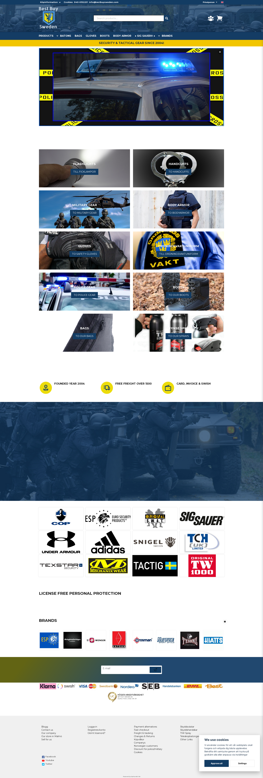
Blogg (44, 726)
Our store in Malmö (51, 736)
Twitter (49, 764)
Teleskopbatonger (189, 736)
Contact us (47, 730)
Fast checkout (141, 730)
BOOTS (105, 35)
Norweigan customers (146, 746)
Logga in (92, 726)
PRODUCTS (46, 35)
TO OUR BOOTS (178, 295)
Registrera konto (96, 730)
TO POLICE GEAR (84, 295)
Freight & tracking (143, 733)
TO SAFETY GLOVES (84, 253)
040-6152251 (81, 2)
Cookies (68, 2)
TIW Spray (185, 733)
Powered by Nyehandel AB (131, 776)
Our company (48, 733)
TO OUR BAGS (84, 336)
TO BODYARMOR (178, 212)
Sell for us (46, 739)
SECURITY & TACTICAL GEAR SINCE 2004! (131, 43)
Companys (139, 742)
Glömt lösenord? (96, 733)
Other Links (186, 739)
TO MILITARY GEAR (84, 212)
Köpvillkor (139, 739)
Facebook (51, 756)
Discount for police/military (148, 749)
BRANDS (167, 35)
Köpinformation (49, 2)
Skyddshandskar (188, 730)
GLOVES (91, 35)
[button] (222, 2)
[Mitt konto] (210, 18)
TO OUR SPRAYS (178, 336)
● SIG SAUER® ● (145, 35)
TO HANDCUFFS (178, 171)
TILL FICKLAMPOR (84, 171)
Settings (242, 763)
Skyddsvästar (187, 726)
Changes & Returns (144, 736)
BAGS (78, 35)
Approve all (217, 763)
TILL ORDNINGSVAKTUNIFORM (178, 253)
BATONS (65, 35)
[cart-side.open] (219, 18)
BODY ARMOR (122, 35)
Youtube (50, 760)
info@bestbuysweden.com (103, 2)
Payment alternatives (145, 726)
